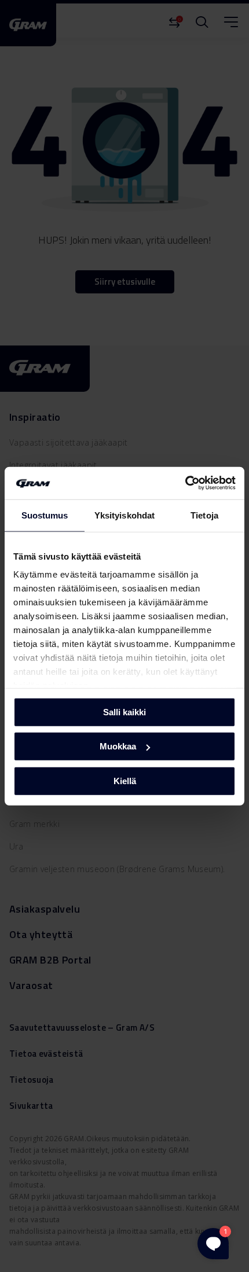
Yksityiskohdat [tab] (124, 515)
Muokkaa (118, 746)
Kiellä (124, 780)
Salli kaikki (124, 711)
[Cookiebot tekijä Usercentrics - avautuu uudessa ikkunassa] (185, 483)
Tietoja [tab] (204, 515)
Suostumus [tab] (44, 515)
